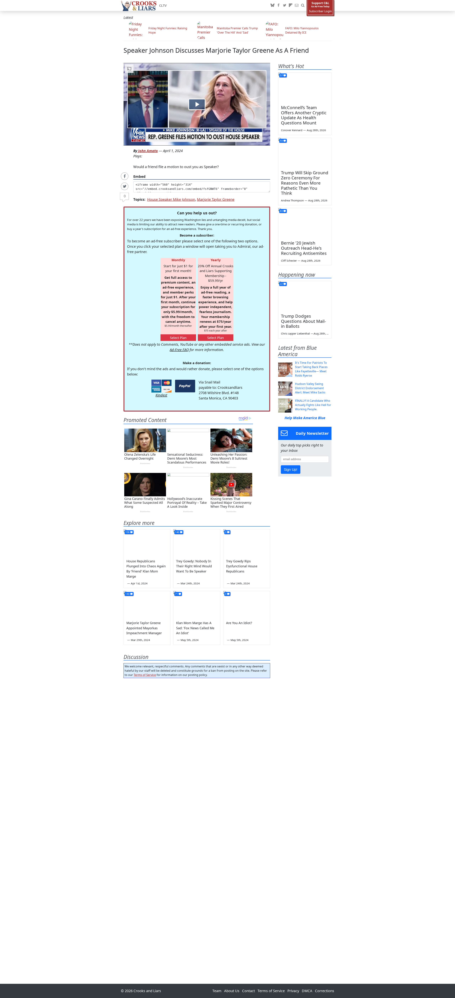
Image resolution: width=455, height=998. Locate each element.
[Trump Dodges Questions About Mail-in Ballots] (304, 296)
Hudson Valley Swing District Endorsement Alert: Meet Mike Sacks (310, 388)
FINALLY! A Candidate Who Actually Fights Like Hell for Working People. (313, 405)
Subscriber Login (320, 11)
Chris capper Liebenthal (295, 333)
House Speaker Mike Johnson (171, 199)
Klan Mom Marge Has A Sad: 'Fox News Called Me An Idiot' (195, 628)
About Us (231, 990)
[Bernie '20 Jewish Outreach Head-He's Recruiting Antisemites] (304, 223)
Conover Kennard (291, 130)
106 (127, 532)
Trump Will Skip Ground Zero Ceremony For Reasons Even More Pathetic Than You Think (304, 183)
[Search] (303, 5)
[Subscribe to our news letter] (297, 5)
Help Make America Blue (305, 417)
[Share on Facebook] (124, 176)
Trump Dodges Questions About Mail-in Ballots (303, 321)
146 (177, 532)
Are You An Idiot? (239, 623)
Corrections (324, 990)
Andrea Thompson (292, 200)
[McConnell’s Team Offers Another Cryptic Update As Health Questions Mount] (304, 87)
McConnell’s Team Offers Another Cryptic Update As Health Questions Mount (303, 115)
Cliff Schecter (289, 260)
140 (127, 594)
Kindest (161, 395)
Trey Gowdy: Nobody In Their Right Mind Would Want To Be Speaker (194, 566)
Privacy (293, 990)
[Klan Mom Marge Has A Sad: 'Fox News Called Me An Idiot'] (196, 604)
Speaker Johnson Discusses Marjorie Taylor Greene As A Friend (216, 50)
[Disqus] (197, 821)
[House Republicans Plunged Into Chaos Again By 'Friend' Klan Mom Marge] (147, 542)
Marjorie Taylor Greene (215, 199)
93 (281, 140)
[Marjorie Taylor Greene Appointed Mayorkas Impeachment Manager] (147, 604)
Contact (248, 990)
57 (281, 75)
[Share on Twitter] (124, 186)
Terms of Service (145, 675)
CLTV (163, 5)
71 (176, 594)
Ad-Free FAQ (179, 349)
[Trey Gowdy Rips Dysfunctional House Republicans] (246, 542)
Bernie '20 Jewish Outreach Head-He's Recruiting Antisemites (304, 248)
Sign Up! (290, 469)
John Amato (148, 150)
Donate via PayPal (185, 386)
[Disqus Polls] (197, 726)
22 (281, 284)
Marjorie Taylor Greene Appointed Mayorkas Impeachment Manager (144, 628)
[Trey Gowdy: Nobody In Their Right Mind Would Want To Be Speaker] (196, 542)
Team (216, 990)
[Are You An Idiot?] (246, 604)
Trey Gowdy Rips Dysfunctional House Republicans (241, 566)
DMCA (307, 990)
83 (281, 211)
